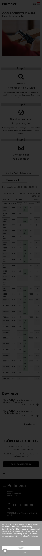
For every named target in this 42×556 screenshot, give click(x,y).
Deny (21, 542)
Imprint (17, 553)
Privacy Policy (23, 553)
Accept (21, 548)
